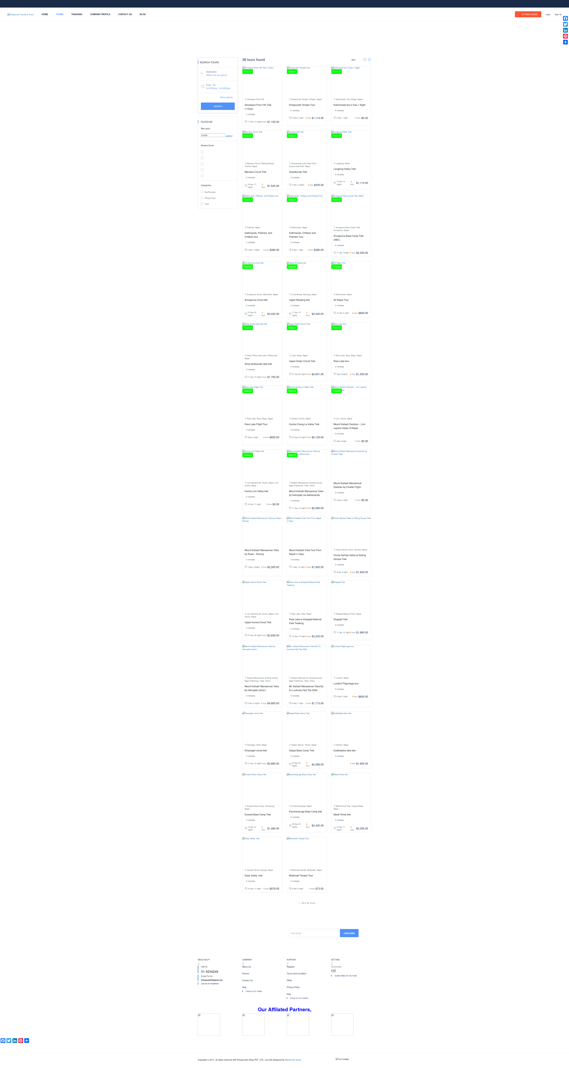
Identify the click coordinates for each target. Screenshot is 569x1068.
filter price (205, 128)
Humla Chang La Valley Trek (304, 424)
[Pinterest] (565, 36)
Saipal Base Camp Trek (301, 750)
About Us (246, 966)
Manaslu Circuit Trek (255, 172)
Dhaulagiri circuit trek (256, 750)
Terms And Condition (296, 973)
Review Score (207, 145)
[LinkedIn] (565, 30)
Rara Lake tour (341, 361)
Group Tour (210, 197)
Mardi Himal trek (342, 814)
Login (548, 14)
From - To (210, 84)
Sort (353, 59)
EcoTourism (210, 192)
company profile (100, 14)
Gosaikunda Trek (298, 172)
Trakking (76, 14)
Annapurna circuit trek (256, 300)
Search (218, 106)
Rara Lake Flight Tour (256, 424)
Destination (211, 71)
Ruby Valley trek (253, 875)
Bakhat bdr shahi (293, 1059)
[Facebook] (565, 18)
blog (143, 14)
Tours (59, 14)
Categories (206, 185)
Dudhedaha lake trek (344, 750)
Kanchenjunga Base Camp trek (305, 811)
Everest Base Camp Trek (258, 814)
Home (45, 14)
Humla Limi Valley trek (256, 491)
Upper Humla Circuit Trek (258, 622)
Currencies (336, 966)
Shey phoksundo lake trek (258, 364)
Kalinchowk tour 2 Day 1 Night (349, 105)
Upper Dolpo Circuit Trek (302, 361)
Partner (245, 973)
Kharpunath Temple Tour (302, 105)
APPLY (229, 136)
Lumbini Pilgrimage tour (346, 683)
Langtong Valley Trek (345, 169)
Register (291, 966)
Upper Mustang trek (299, 300)
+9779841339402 (529, 14)
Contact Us (125, 14)
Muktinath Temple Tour (301, 875)
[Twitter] (565, 24)
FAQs (289, 980)
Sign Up (558, 14)
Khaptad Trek (341, 619)
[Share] (565, 42)
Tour (207, 203)
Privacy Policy (293, 987)
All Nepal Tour (341, 300)
